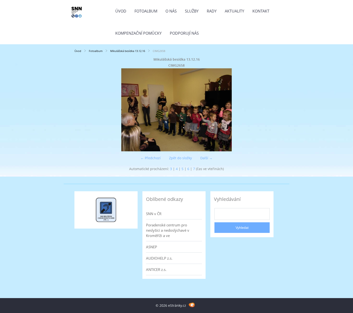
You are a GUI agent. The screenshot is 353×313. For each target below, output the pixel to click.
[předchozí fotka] (82, 109)
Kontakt (260, 11)
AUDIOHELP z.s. (159, 258)
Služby (192, 11)
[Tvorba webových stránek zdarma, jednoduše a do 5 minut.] (192, 304)
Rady (212, 11)
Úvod (120, 11)
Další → (206, 158)
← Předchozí (150, 158)
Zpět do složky (180, 158)
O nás (171, 11)
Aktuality (234, 11)
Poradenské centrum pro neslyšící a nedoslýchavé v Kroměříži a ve (167, 230)
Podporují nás (184, 33)
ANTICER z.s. (156, 269)
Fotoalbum (145, 11)
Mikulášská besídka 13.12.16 (127, 51)
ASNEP (151, 246)
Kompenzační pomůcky (138, 33)
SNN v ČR (153, 213)
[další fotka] (270, 109)
